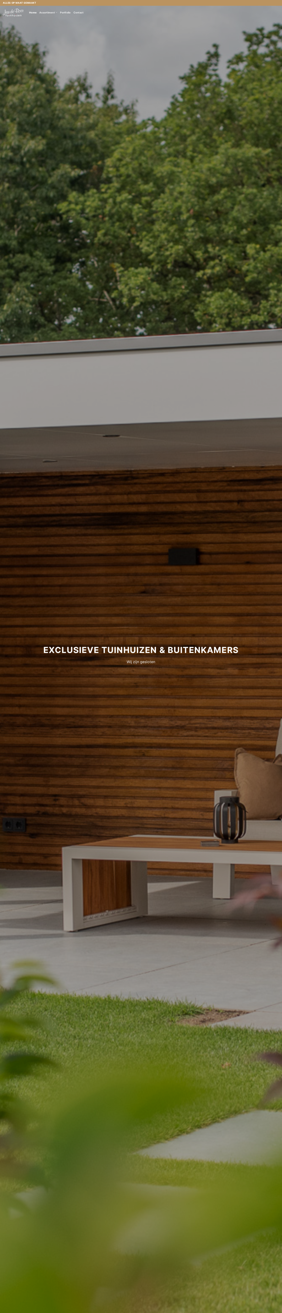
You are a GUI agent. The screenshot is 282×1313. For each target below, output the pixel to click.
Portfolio (65, 12)
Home (33, 12)
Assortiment (47, 12)
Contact (78, 12)
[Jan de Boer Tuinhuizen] (13, 12)
